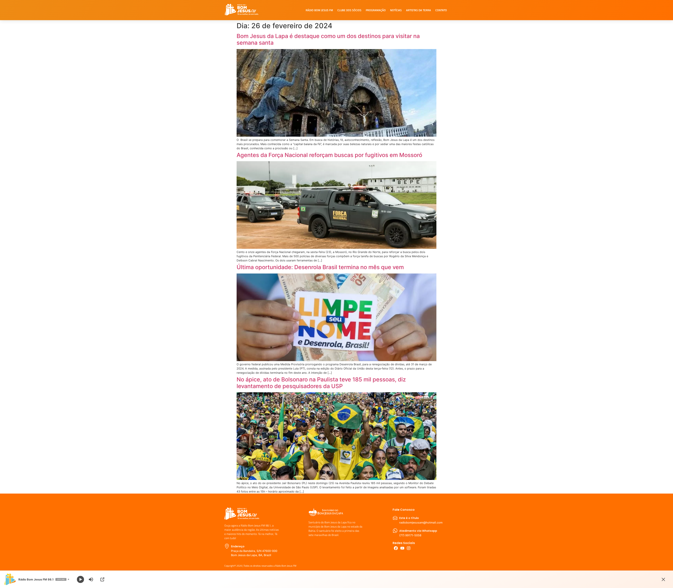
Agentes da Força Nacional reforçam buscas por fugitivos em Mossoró (329, 155)
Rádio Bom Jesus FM (319, 10)
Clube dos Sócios (349, 10)
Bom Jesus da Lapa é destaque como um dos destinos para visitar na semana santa (328, 39)
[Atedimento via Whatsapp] (395, 530)
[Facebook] (396, 548)
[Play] (80, 579)
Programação (376, 10)
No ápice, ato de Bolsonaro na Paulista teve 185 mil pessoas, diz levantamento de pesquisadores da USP (321, 382)
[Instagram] (409, 548)
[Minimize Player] (663, 579)
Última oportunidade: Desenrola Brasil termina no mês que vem (320, 267)
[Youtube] (402, 548)
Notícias (396, 10)
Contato (441, 10)
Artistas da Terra (418, 10)
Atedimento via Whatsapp (418, 531)
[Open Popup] (102, 579)
